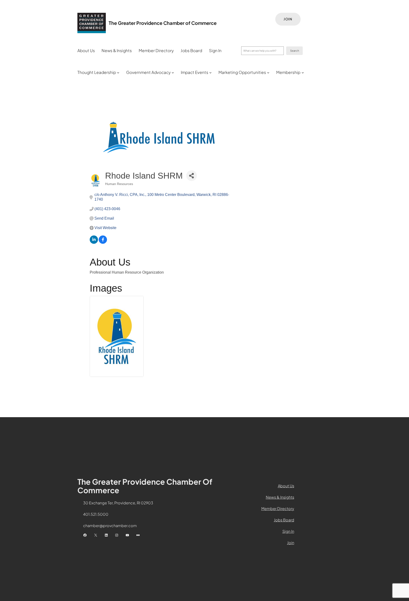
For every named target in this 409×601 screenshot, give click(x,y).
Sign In (288, 531)
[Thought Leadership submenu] (118, 72)
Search (294, 50)
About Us (286, 485)
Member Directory (277, 508)
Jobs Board (284, 519)
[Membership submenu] (303, 72)
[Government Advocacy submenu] (173, 72)
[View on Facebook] (103, 242)
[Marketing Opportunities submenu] (268, 72)
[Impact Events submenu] (210, 72)
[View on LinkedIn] (94, 242)
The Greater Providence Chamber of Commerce (163, 23)
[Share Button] (191, 175)
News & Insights (280, 497)
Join (288, 19)
